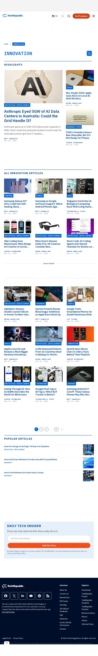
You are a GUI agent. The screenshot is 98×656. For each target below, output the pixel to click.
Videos (84, 620)
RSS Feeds (64, 601)
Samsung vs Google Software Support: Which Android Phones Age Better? (49, 204)
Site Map (63, 605)
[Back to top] (93, 648)
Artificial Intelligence (14, 449)
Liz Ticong (72, 319)
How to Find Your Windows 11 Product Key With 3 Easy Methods (30, 459)
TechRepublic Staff (76, 211)
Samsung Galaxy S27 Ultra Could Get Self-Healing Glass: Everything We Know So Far (16, 204)
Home (6, 44)
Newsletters (65, 597)
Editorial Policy (88, 624)
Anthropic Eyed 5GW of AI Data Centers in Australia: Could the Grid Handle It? (31, 116)
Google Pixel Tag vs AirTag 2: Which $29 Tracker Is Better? (46, 392)
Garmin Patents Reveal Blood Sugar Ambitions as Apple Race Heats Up (48, 312)
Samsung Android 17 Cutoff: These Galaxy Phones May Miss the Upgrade (78, 392)
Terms (9, 553)
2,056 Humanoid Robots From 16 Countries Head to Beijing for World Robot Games (48, 352)
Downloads (86, 590)
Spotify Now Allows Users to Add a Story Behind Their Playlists (78, 352)
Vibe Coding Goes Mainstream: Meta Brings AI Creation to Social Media (17, 244)
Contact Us (64, 594)
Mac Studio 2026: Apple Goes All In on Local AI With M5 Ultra (78, 96)
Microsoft (8, 462)
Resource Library (88, 613)
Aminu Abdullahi (74, 103)
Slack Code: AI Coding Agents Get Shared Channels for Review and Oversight (80, 244)
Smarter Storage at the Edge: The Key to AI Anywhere (26, 446)
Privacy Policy (20, 553)
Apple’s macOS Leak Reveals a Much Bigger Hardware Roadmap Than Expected (16, 352)
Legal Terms (6, 638)
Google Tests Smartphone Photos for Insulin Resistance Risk (79, 312)
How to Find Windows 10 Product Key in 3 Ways (24, 472)
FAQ (61, 615)
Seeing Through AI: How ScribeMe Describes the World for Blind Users (17, 392)
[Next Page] (62, 429)
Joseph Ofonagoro (74, 143)
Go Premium (81, 16)
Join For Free (49, 545)
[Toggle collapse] (6, 642)
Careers (63, 629)
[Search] (68, 16)
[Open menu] (93, 16)
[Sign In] (62, 16)
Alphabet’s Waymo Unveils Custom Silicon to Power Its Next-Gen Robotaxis (16, 312)
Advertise (64, 619)
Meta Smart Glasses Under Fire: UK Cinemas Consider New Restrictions (47, 244)
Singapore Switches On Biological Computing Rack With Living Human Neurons (80, 204)
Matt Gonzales (11, 139)
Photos (84, 617)
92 (56, 429)
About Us (63, 590)
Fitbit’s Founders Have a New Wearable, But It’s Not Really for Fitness (79, 135)
